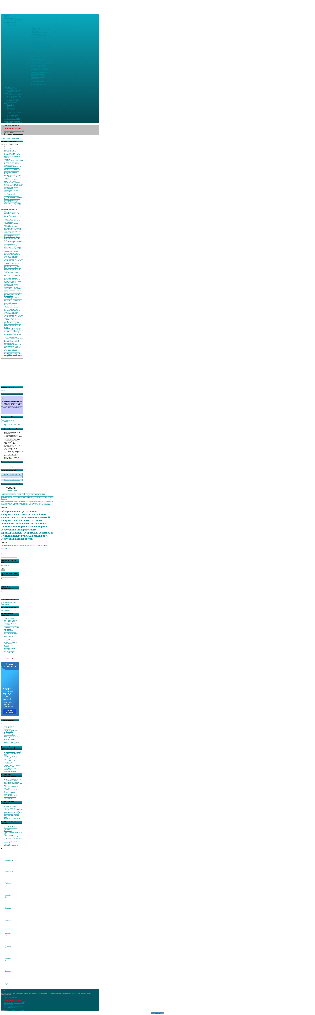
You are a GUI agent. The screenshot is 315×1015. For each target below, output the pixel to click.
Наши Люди (10, 105)
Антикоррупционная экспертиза (10, 623)
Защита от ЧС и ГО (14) (10, 826)
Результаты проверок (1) (10, 806)
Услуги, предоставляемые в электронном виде (15, 113)
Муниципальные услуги (38, 59)
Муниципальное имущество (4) (13, 752)
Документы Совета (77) (10, 756)
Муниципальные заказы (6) (11, 795)
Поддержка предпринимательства (13, 134)
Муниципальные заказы (38, 57)
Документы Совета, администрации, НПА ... (37, 545)
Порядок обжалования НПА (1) (13, 809)
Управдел (7, 548)
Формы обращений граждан (39, 84)
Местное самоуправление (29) (12, 779)
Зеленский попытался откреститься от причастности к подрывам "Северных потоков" (11, 741)
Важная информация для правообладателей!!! (11, 149)
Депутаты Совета (12, 88)
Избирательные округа (13, 91)
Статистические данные (38, 81)
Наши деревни (11, 108)
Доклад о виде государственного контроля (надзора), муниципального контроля (13, 194)
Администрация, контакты (14, 21)
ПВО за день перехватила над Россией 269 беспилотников (11, 732)
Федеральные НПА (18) (10, 766)
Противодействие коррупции (39, 32)
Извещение (7, 159)
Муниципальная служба (38, 56)
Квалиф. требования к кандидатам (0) (10, 793)
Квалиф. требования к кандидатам (40, 54)
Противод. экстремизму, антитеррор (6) (10, 828)
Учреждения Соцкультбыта (14, 94)
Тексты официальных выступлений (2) (10, 763)
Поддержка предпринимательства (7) (11, 844)
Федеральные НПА (36, 37)
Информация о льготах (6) (11, 811)
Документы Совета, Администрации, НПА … (14, 24)
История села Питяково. (14, 100)
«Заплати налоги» (13, 403)
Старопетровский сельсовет (12, 480)
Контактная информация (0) (12, 818)
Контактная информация (38, 75)
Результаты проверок (37, 80)
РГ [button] (1, 723)
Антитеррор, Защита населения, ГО (14, 131)
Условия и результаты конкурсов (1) (10, 797)
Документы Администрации (39, 26)
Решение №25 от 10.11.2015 (8, 551)
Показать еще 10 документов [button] (9, 209)
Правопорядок (35, 44)
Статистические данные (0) (11, 814)
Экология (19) (8, 831)
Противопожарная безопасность (40, 47)
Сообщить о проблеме (10, 711)
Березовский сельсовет (11, 477)
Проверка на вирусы (13, 115)
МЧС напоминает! (9, 132)
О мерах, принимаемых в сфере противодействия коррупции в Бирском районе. (13, 294)
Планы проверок (35, 78)
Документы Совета (36, 28)
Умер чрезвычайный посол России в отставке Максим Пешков (11, 736)
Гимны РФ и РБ (11, 116)
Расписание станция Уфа (14, 118)
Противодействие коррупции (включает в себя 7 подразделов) (10, 620)
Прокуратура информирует (11, 125)
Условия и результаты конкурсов (40, 69)
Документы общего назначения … (16, 71)
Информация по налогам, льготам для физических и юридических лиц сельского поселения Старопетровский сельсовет (12, 154)
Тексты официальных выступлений (41, 34)
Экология (33, 50)
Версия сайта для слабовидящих (10, 138)
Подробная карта (12, 102)
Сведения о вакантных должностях (41, 68)
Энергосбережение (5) (10, 771)
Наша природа (11, 109)
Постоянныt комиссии (13, 90)
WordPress (12, 1010)
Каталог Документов (18, 545)
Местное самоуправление (38, 77)
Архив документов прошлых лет (40, 72)
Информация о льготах (37, 74)
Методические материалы (11, 633)
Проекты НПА (35, 31)
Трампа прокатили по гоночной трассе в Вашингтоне (10, 727)
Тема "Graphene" (21, 1010)
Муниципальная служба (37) (12, 780)
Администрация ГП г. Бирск (12, 474)
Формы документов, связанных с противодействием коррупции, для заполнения (9, 651)
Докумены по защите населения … (17, 38)
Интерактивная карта (13, 99)
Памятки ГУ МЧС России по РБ (40, 43)
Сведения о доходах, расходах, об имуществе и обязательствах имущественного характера (40, 65)
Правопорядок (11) (9, 835)
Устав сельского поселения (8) (12, 765)
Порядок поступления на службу (40, 60)
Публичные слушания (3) (11, 837)
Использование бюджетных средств (41, 29)
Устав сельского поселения (38, 35)
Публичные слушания (37, 49)
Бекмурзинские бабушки (14, 96)
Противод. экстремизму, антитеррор (41, 46)
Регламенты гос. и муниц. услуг (40, 62)
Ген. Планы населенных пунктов (40, 40)
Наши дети (10, 106)
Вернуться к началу (9, 1007)
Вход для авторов (12, 490)
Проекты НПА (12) (9, 760)
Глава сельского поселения (14, 19)
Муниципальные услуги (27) (12, 782)
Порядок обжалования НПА (39, 82)
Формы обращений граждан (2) (12, 812)
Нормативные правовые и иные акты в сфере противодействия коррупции (11, 637)
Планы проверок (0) (9, 808)
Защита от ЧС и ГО (36, 41)
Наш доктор (10, 97)
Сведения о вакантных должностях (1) (10, 790)
